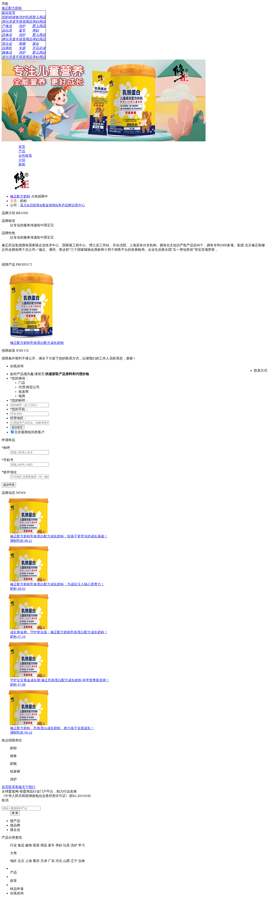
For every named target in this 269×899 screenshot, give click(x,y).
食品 (21, 845)
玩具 (66, 845)
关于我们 (28, 787)
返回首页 (8, 13)
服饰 (28, 845)
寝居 (36, 845)
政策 (13, 880)
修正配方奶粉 (12, 8)
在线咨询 (17, 893)
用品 (43, 845)
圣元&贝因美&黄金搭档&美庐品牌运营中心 (52, 205)
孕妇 (58, 845)
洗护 (74, 845)
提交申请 (8, 484)
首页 (5, 787)
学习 (81, 845)
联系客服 (15, 787)
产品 (13, 872)
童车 (51, 845)
